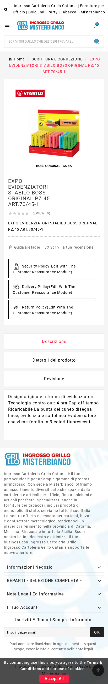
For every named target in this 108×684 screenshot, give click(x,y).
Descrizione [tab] (54, 341)
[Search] (96, 41)
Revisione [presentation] (54, 378)
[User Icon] (97, 25)
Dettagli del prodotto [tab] (54, 360)
